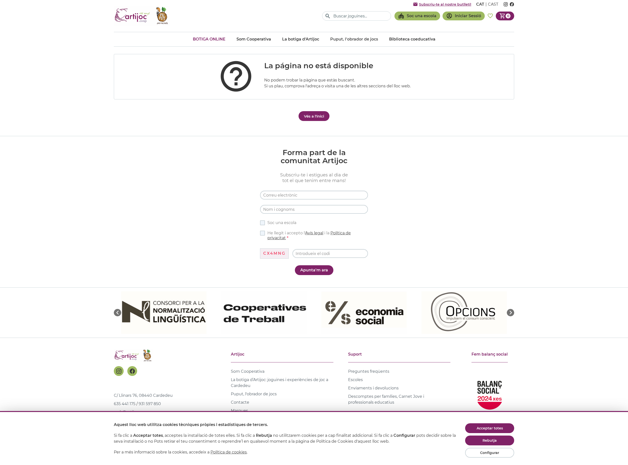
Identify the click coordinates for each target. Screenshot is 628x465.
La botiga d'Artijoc (300, 39)
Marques (239, 410)
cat (480, 4)
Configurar (489, 453)
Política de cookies (228, 452)
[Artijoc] (142, 16)
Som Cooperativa (253, 39)
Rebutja (490, 440)
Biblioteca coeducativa (412, 39)
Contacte (240, 402)
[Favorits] (490, 16)
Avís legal (314, 233)
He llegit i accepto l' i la (309, 235)
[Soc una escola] (417, 16)
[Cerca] (327, 16)
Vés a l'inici (314, 116)
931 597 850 (150, 403)
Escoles (355, 379)
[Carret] (505, 16)
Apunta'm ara (314, 270)
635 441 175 (124, 403)
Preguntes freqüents (368, 371)
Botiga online (209, 39)
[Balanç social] (489, 393)
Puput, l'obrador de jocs (254, 394)
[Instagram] (119, 371)
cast (493, 4)
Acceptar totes (490, 428)
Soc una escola (281, 222)
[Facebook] (132, 371)
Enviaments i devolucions (373, 388)
